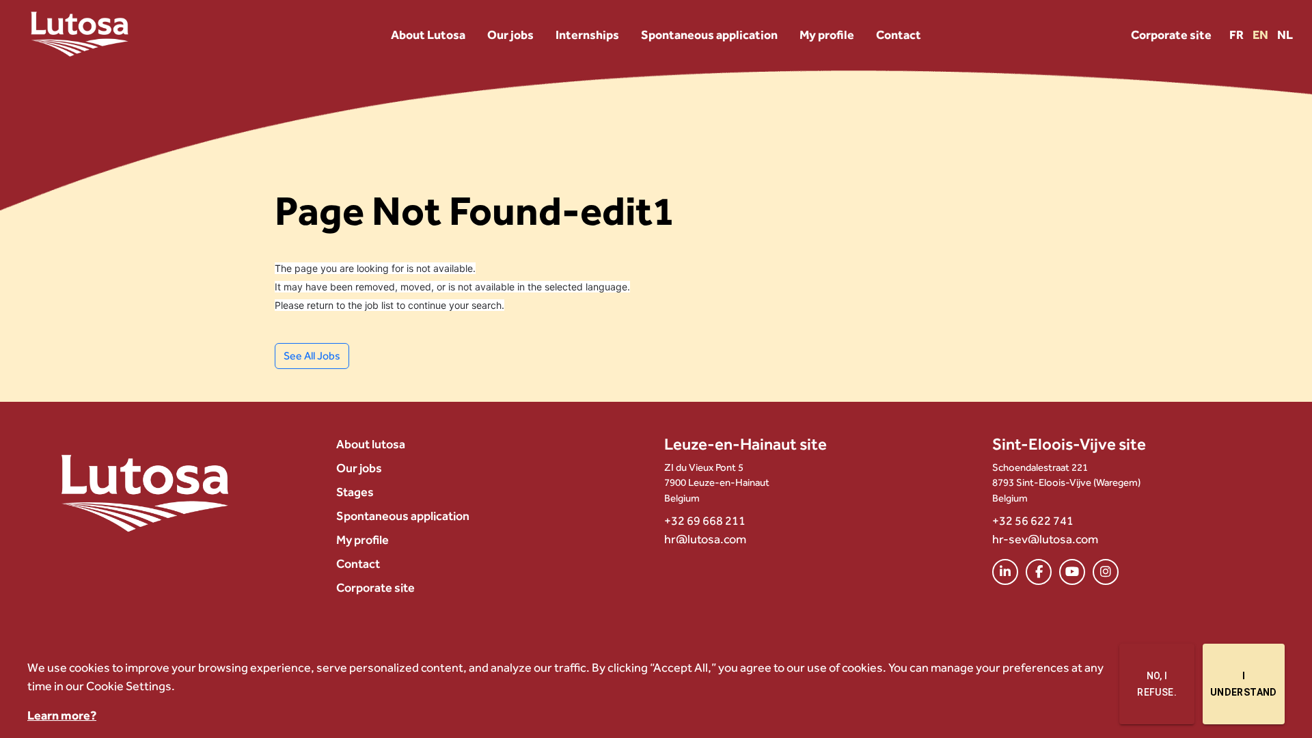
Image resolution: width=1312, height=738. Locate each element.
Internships (587, 34)
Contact (898, 34)
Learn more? (61, 715)
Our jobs (510, 34)
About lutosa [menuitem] (370, 444)
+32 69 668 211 (705, 520)
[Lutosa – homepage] (79, 34)
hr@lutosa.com (705, 539)
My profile (827, 34)
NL (1285, 34)
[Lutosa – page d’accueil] (145, 491)
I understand (1243, 684)
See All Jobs (312, 355)
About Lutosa (428, 34)
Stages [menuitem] (355, 491)
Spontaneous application (709, 34)
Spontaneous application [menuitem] (402, 515)
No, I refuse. (1157, 684)
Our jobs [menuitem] (359, 468)
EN (1261, 34)
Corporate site (1171, 34)
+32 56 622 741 (1033, 520)
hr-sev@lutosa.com (1045, 539)
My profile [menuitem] (362, 539)
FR (1237, 34)
